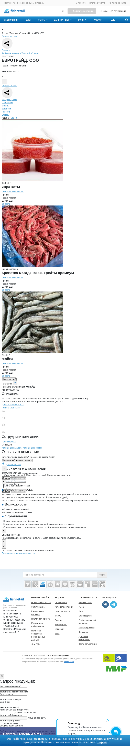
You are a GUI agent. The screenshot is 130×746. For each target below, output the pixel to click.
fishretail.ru (69, 662)
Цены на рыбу (62, 20)
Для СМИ (35, 644)
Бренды (5, 106)
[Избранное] (62, 11)
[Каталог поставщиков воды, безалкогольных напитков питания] (87, 584)
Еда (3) (14, 118)
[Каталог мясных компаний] (27, 584)
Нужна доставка (10, 723)
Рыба (81, 607)
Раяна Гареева (9, 442)
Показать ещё (9, 379)
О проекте (80, 3)
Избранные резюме (32, 448)
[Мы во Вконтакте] (105, 604)
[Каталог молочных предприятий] (80, 584)
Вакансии (6, 109)
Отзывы (5, 115)
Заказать (6, 204)
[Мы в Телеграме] (113, 604)
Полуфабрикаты (86, 628)
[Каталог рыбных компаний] (42, 584)
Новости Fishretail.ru (41, 602)
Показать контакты (11, 408)
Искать (102, 575)
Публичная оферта (40, 619)
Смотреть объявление (13, 192)
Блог (28, 20)
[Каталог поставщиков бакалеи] (95, 584)
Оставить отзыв (9, 36)
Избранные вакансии (12, 448)
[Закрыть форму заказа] (2, 676)
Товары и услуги (9, 99)
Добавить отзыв (13, 464)
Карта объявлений (88, 644)
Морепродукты (86, 616)
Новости (97, 20)
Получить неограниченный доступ (18, 553)
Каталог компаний (64, 607)
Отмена (6, 478)
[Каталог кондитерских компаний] (65, 584)
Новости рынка (62, 611)
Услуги (82, 20)
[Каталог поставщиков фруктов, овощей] (72, 584)
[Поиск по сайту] (126, 19)
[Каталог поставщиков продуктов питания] (50, 584)
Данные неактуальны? (13, 405)
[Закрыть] (4, 468)
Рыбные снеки (85, 602)
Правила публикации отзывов (17, 460)
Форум (42, 20)
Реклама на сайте (117, 3)
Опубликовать (18, 478)
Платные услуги (97, 3)
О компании (7, 102)
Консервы (83, 632)
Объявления (10, 20)
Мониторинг (61, 624)
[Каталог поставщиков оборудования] (35, 584)
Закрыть (102, 742)
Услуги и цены (38, 607)
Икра (81, 611)
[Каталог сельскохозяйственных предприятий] (57, 584)
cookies (39, 738)
